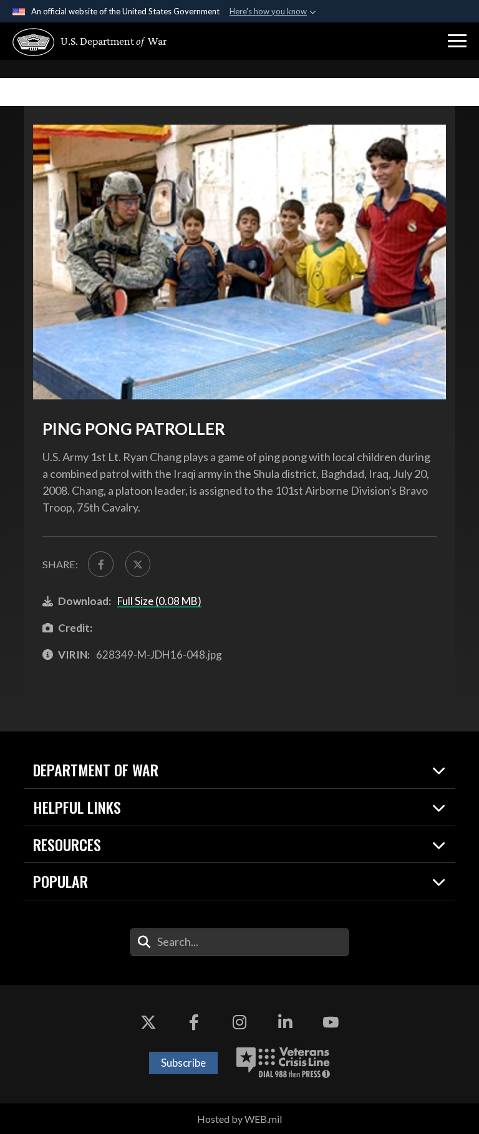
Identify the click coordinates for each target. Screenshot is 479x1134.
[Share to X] (137, 563)
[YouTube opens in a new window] (330, 1022)
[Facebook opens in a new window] (194, 1022)
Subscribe (183, 1062)
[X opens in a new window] (148, 1022)
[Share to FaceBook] (100, 563)
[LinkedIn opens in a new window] (285, 1022)
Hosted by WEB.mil (239, 1119)
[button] (457, 41)
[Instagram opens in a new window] (239, 1022)
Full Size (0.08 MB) (159, 601)
